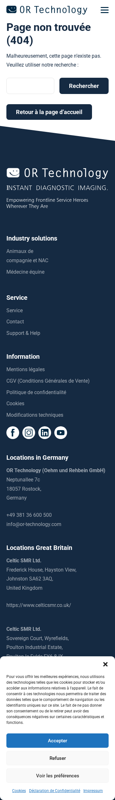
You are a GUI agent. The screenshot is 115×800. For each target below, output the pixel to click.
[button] (105, 664)
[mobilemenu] (105, 10)
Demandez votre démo (57, 793)
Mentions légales (25, 369)
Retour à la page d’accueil (49, 112)
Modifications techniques (34, 415)
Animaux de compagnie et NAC (27, 255)
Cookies (15, 403)
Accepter (57, 741)
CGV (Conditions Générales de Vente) (48, 381)
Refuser (58, 758)
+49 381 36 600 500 (29, 515)
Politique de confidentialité (36, 392)
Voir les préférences (57, 776)
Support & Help (23, 333)
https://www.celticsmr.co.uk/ (38, 605)
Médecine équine (25, 272)
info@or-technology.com (33, 524)
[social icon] (12, 432)
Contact (15, 322)
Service (14, 310)
